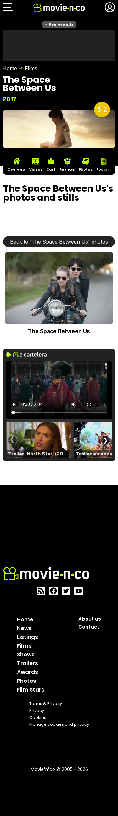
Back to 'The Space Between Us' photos (59, 242)
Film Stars (30, 689)
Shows (26, 654)
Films (31, 68)
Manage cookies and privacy (59, 724)
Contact (88, 627)
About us (89, 619)
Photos (26, 681)
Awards (27, 672)
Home (10, 68)
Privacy (36, 710)
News (24, 628)
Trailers (27, 663)
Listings (27, 637)
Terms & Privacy (45, 704)
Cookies (37, 717)
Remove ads (61, 24)
